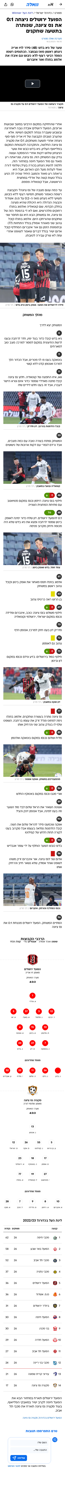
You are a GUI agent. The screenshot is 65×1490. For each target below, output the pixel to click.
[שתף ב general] (6, 4)
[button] (50, 4)
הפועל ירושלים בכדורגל (50, 1418)
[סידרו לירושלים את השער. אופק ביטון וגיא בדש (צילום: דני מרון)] (32, 275)
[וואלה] (32, 4)
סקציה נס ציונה (30, 1418)
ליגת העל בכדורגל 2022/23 (42, 1220)
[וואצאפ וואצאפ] (12, 4)
